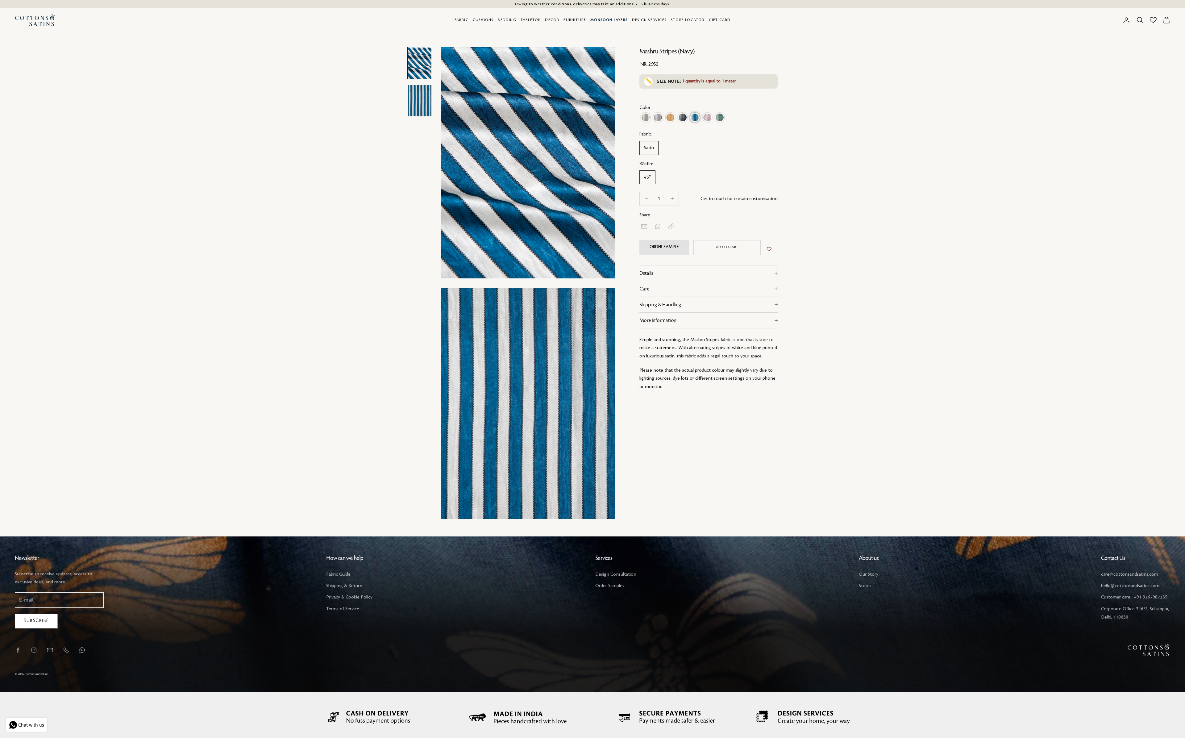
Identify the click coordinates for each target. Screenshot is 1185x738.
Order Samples (609, 585)
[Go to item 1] (419, 63)
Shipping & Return (344, 585)
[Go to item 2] (419, 101)
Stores (865, 585)
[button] (645, 117)
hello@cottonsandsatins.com (1130, 585)
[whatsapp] (657, 226)
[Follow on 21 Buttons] (50, 650)
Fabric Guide (338, 574)
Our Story (868, 574)
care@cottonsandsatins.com (1129, 574)
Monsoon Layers (609, 20)
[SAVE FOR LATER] (769, 249)
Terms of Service (342, 609)
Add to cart (727, 247)
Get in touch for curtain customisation (739, 199)
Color (645, 107)
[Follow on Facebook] (18, 650)
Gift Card (720, 20)
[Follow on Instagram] (34, 650)
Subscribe (36, 621)
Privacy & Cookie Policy (349, 597)
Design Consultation (615, 574)
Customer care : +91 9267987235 (1134, 597)
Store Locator (688, 20)
